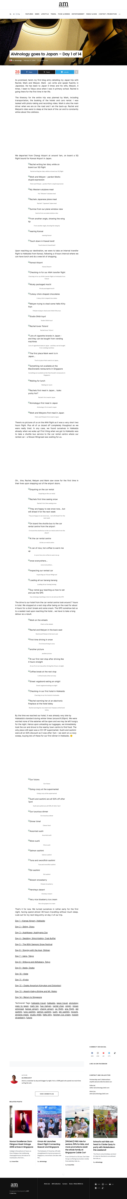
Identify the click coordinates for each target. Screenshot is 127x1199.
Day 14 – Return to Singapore (28, 997)
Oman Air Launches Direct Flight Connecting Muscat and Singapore (48, 1144)
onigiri (68, 1006)
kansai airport (31, 1009)
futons (29, 1017)
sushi (55, 1012)
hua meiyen (45, 1006)
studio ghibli (35, 1015)
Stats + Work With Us (76, 1184)
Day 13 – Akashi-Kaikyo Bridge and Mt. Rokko (36, 991)
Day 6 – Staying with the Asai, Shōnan (32, 950)
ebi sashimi (64, 1012)
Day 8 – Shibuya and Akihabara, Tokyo (32, 962)
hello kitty (47, 1015)
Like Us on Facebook (98, 1063)
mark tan (34, 1006)
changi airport (46, 1009)
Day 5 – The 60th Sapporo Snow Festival (33, 944)
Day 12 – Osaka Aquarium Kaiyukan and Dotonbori (38, 985)
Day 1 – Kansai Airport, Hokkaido (30, 921)
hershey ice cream (62, 1015)
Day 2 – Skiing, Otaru (24, 926)
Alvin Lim (47, 1184)
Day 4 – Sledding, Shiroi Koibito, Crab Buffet (35, 938)
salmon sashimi (44, 1012)
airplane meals (22, 1015)
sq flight (59, 1009)
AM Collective (56, 1184)
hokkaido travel (38, 1003)
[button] (10, 14)
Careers (64, 1184)
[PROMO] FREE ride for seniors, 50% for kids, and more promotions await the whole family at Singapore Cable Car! (77, 1147)
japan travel (62, 1003)
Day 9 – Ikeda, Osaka (24, 968)
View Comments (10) (47, 1094)
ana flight (69, 1009)
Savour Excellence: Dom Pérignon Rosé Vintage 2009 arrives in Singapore (21, 1144)
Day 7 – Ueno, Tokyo (24, 956)
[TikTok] (115, 1054)
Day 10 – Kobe (21, 974)
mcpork (74, 1012)
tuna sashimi (29, 1012)
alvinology (27, 1078)
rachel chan (58, 1006)
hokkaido (51, 1003)
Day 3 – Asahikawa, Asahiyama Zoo (31, 932)
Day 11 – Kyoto (22, 979)
